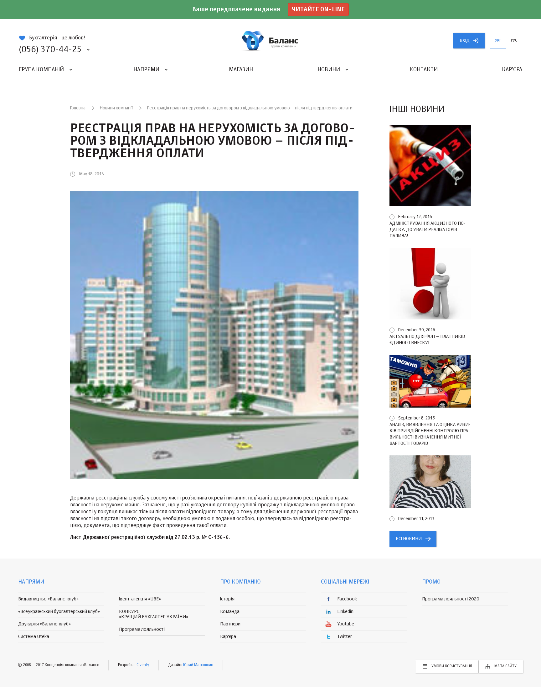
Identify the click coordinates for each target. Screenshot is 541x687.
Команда (230, 611)
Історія (227, 599)
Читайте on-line (318, 10)
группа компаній (270, 41)
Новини (328, 70)
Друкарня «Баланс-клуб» (44, 624)
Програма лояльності (142, 629)
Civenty (143, 665)
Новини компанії (116, 108)
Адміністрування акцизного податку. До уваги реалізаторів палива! (427, 229)
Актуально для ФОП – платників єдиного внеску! (427, 339)
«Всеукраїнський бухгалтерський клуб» (59, 611)
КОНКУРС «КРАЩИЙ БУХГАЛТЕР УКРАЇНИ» (153, 614)
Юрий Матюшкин (198, 665)
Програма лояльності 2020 (450, 599)
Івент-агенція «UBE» (140, 599)
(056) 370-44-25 (50, 49)
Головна (77, 108)
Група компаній (41, 70)
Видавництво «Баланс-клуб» (48, 599)
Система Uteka (33, 636)
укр (498, 41)
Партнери (230, 624)
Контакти (424, 70)
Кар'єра (512, 70)
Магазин (241, 70)
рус (514, 41)
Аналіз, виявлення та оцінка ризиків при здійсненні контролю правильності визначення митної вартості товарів (430, 434)
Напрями (146, 70)
